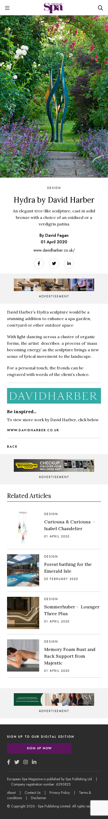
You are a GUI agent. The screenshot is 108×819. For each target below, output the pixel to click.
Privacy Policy (59, 792)
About (11, 792)
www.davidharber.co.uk (33, 430)
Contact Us (32, 792)
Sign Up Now (39, 748)
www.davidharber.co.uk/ (54, 250)
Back (12, 446)
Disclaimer (38, 797)
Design (54, 188)
